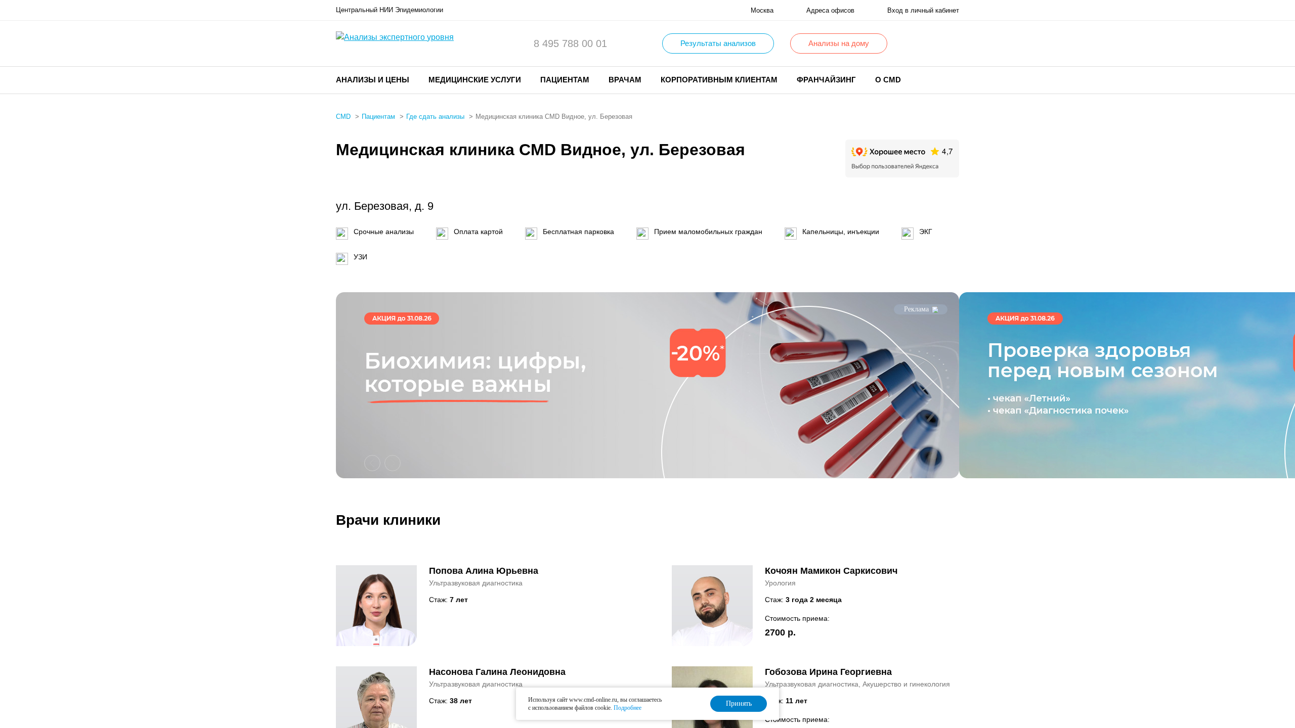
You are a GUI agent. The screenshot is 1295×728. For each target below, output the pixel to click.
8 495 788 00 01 (570, 43)
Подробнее (627, 707)
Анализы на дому (838, 43)
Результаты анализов (718, 43)
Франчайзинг (826, 79)
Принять (739, 703)
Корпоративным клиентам (719, 79)
